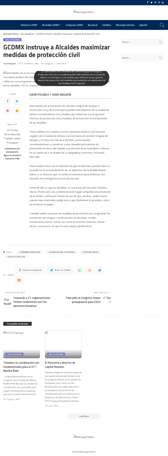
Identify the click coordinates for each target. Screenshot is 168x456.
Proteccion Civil (16, 256)
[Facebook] (148, 2)
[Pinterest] (155, 2)
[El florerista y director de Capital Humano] (63, 344)
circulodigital (9, 63)
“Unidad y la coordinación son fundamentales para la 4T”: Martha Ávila (21, 367)
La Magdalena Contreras (62, 252)
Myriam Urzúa (91, 252)
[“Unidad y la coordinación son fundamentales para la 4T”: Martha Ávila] (21, 344)
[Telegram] (99, 270)
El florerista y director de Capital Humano (60, 365)
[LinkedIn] (163, 2)
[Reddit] (89, 270)
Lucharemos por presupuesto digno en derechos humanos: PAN (12, 153)
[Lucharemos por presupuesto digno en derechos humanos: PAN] (12, 136)
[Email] (17, 111)
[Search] (162, 25)
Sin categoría (12, 39)
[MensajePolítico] (84, 12)
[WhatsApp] (79, 270)
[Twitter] (151, 2)
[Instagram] (159, 2)
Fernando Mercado (30, 252)
